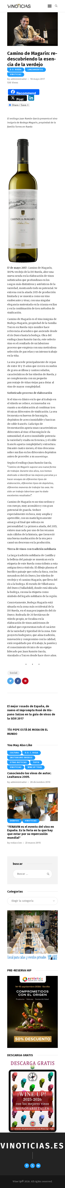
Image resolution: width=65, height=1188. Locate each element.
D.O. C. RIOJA (31, 753)
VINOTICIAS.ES (32, 1146)
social (13, 672)
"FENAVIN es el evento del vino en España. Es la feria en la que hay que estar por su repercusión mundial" (30, 832)
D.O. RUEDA (15, 70)
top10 (36, 762)
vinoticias (15, 74)
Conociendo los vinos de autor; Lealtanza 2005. (29, 775)
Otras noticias (18, 762)
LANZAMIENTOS (35, 70)
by (17, 79)
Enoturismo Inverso (21, 758)
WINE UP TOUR (35, 767)
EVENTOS (14, 821)
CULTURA (14, 753)
